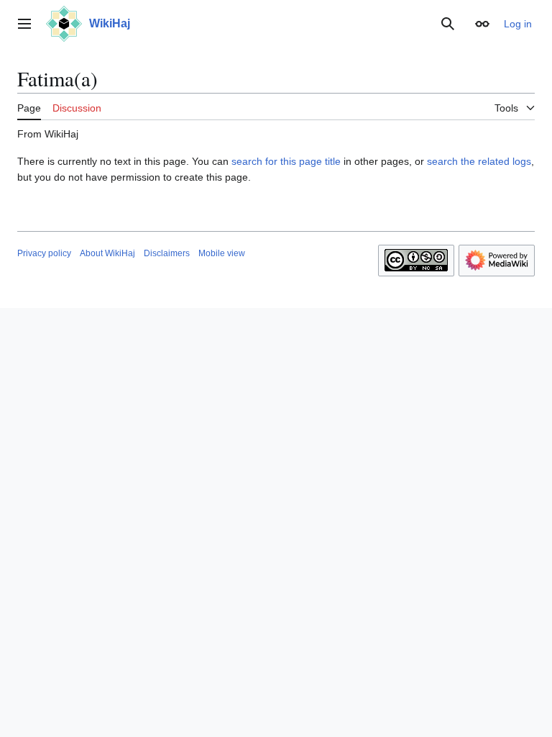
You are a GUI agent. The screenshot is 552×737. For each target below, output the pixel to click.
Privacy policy (44, 253)
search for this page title (286, 161)
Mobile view (221, 253)
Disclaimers (167, 253)
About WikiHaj (107, 253)
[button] (24, 24)
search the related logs (479, 161)
